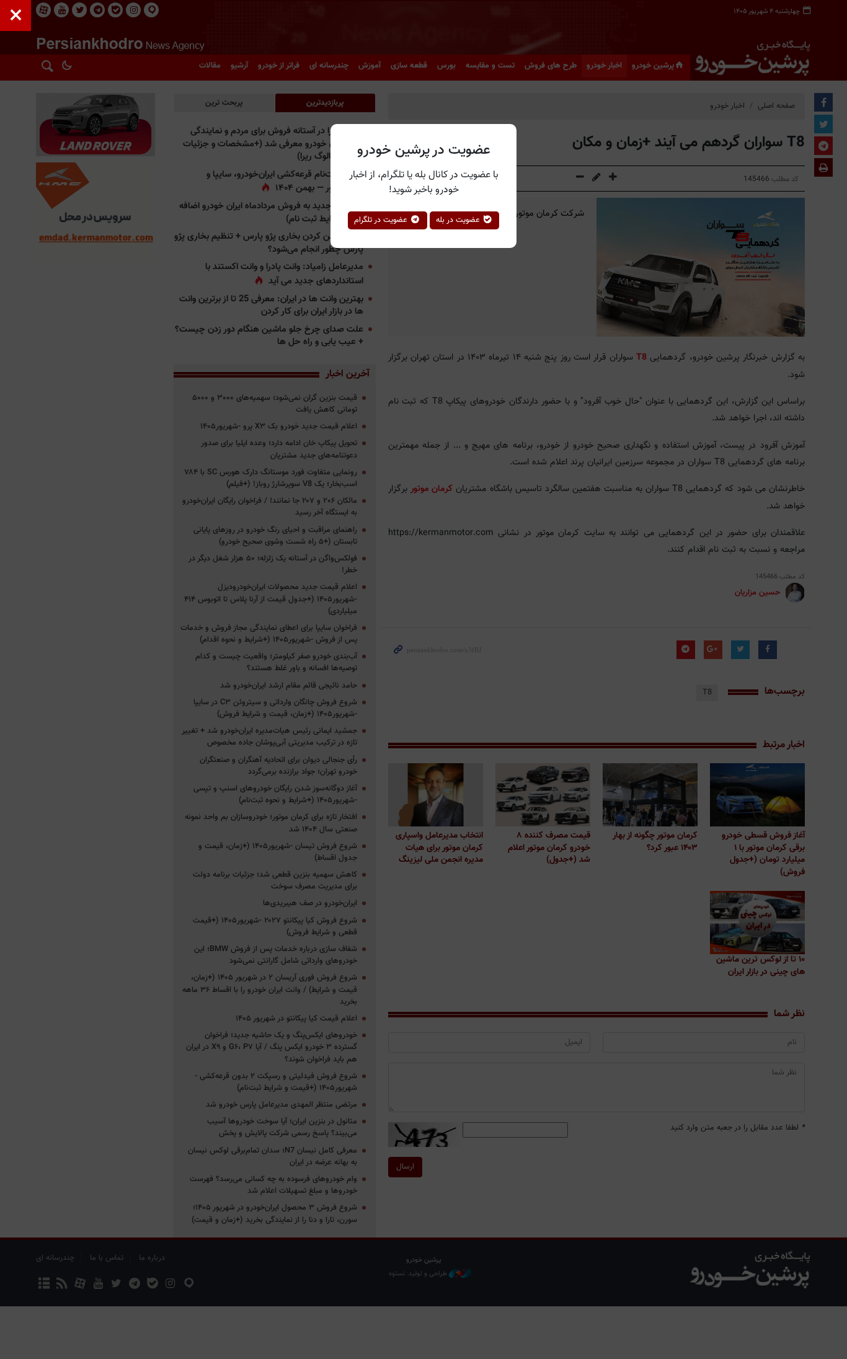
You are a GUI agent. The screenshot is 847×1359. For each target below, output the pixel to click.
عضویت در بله (459, 220)
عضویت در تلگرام (382, 220)
